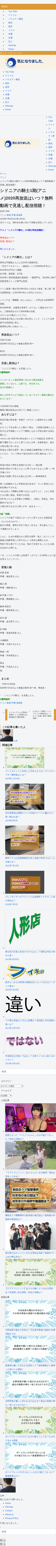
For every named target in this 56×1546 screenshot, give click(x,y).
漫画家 (19, 215)
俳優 (10, 34)
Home (11, 49)
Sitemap (12, 45)
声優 (13, 215)
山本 (16, 741)
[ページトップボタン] (0, 1527)
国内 (10, 23)
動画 (9, 215)
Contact (8, 1511)
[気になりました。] (28, 68)
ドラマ (11, 30)
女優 (10, 38)
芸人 (10, 41)
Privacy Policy (11, 1518)
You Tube (12, 11)
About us (9, 1514)
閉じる (2, 1540)
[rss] (55, 52)
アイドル (12, 15)
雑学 (10, 26)
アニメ (3, 215)
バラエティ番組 (15, 19)
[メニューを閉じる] (0, 2)
